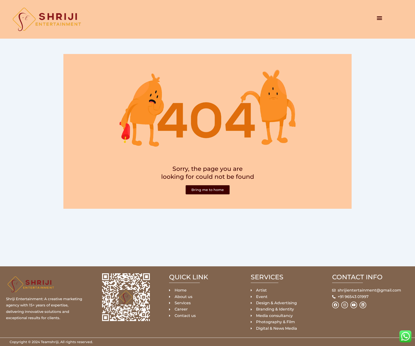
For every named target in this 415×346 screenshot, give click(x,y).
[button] (379, 18)
